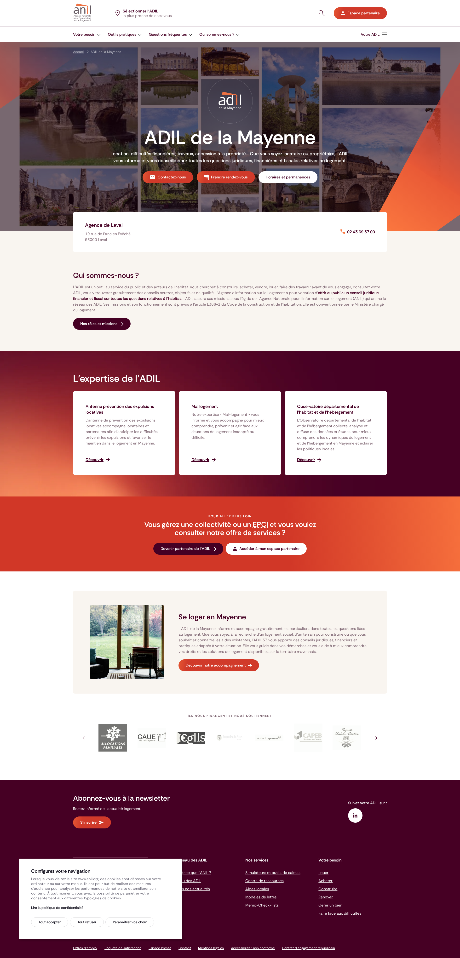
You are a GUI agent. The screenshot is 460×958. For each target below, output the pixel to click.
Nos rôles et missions (98, 323)
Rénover (325, 897)
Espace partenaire (363, 13)
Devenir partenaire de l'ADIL (185, 548)
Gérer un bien (330, 905)
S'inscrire (88, 822)
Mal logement (204, 406)
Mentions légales (211, 948)
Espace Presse (160, 948)
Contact (184, 948)
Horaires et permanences (288, 177)
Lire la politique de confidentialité (57, 907)
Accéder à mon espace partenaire (269, 548)
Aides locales (257, 888)
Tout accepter (50, 922)
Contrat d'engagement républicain (308, 948)
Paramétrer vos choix (130, 922)
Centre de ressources (264, 880)
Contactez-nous (172, 177)
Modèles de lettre (260, 897)
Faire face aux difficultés (339, 913)
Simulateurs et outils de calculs (272, 872)
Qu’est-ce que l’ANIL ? (191, 872)
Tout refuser (86, 922)
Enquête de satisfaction (122, 948)
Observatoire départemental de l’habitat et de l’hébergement (328, 409)
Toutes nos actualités (191, 888)
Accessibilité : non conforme (253, 948)
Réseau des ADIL (186, 880)
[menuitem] (374, 34)
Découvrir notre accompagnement (216, 665)
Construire (327, 888)
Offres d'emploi (85, 948)
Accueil (78, 52)
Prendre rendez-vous (229, 177)
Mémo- (262, 905)
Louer (323, 872)
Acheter (325, 880)
